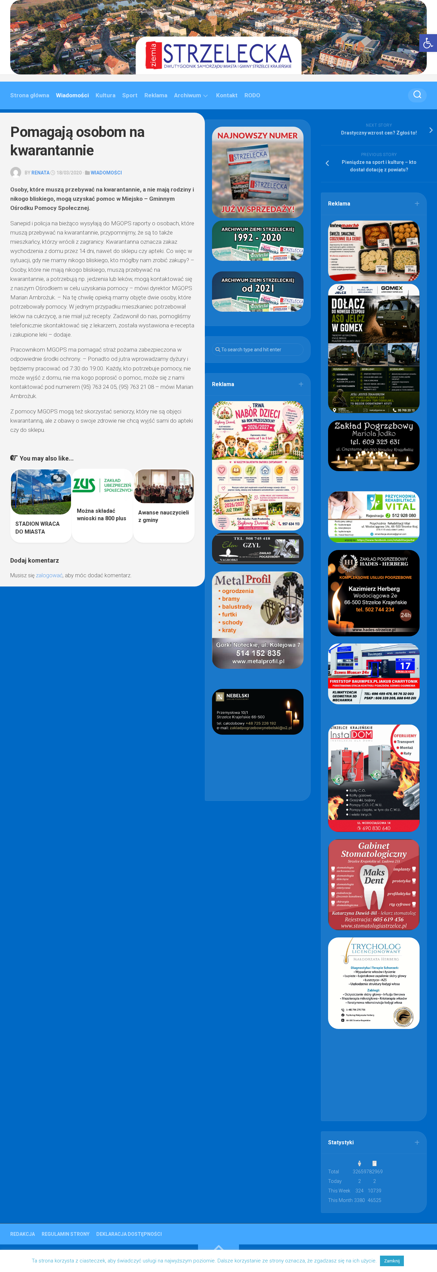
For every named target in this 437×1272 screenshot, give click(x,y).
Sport (130, 95)
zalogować (49, 575)
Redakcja (22, 1234)
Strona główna (29, 95)
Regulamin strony (65, 1234)
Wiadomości (72, 95)
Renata (40, 172)
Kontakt (227, 95)
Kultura (105, 95)
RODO (252, 95)
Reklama (155, 95)
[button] (428, 43)
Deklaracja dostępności (129, 1234)
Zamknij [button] (392, 1260)
